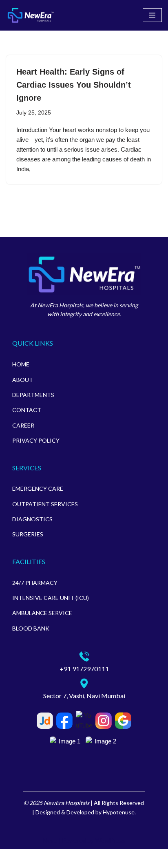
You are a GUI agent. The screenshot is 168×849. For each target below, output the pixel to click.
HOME (20, 364)
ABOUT (22, 379)
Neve (50, 840)
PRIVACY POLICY (36, 440)
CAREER (23, 425)
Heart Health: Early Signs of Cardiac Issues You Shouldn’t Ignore (73, 84)
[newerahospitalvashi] (30, 15)
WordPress (110, 840)
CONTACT (26, 409)
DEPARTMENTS (33, 394)
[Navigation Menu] (152, 15)
